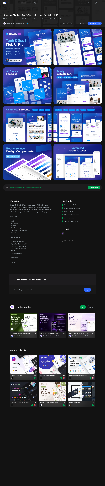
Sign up (90, 3)
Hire (83, 307)
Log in (95, 3)
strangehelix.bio (46, 405)
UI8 (43, 378)
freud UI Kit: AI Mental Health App (49, 402)
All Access (20, 3)
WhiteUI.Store (17, 378)
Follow (91, 307)
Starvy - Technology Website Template (50, 333)
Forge (30, 3)
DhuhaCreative (10, 23)
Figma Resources (20, 23)
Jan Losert (74, 405)
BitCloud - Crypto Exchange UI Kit (20, 402)
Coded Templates (50, 378)
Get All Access (94, 187)
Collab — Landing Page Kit (47, 375)
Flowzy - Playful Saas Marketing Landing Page (79, 333)
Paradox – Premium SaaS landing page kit (79, 375)
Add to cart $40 (94, 23)
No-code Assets (55, 335)
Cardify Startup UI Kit (16, 375)
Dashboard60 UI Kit (74, 402)
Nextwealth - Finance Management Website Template (21, 333)
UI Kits (23, 378)
